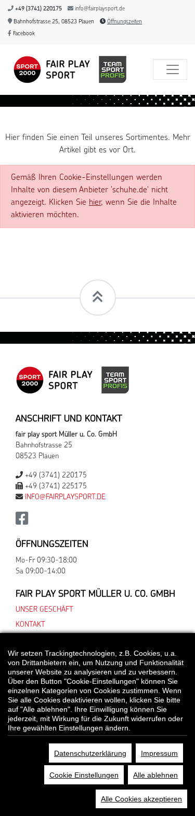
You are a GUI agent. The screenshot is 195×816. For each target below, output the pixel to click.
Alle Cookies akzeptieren (141, 799)
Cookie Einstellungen (84, 775)
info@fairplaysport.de (100, 9)
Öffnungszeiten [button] (124, 22)
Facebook (23, 34)
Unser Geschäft (44, 610)
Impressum (159, 753)
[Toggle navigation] (170, 69)
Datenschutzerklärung (90, 753)
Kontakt (30, 625)
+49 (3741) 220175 (38, 9)
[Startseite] (67, 69)
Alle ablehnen (155, 775)
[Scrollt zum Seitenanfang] (98, 297)
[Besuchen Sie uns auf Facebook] (22, 522)
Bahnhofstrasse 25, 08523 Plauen (53, 22)
